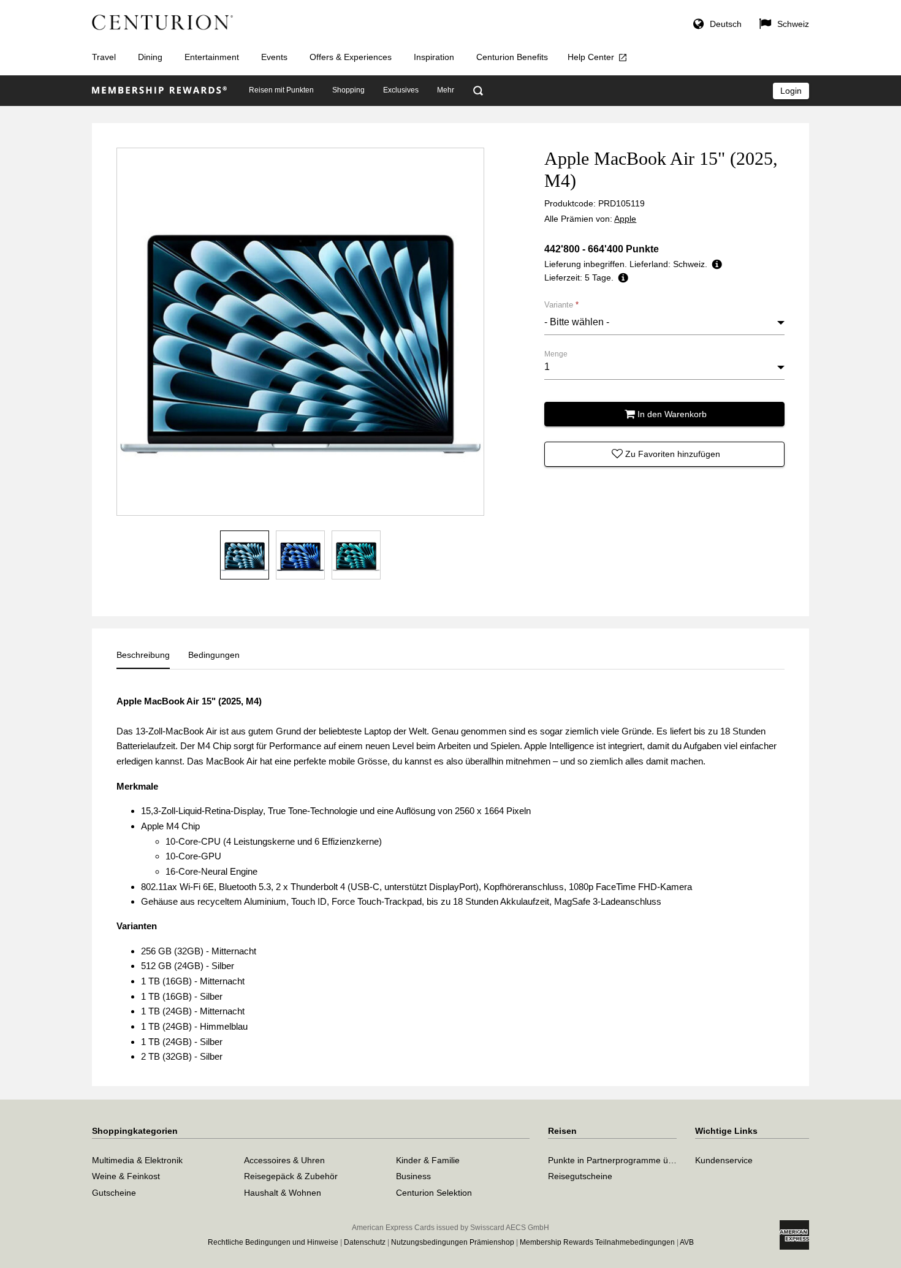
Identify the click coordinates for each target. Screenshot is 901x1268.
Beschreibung (143, 655)
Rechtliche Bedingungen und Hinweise (273, 1242)
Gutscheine (114, 1193)
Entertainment (211, 57)
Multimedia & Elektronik (137, 1160)
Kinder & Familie (428, 1160)
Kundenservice (724, 1160)
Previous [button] (133, 331)
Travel (104, 57)
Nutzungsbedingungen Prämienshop (452, 1242)
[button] (717, 25)
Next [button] (467, 331)
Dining (150, 57)
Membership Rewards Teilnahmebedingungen (597, 1242)
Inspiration (434, 57)
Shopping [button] (348, 90)
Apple (625, 219)
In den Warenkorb (672, 414)
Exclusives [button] (401, 90)
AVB (687, 1242)
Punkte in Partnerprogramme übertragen (627, 1160)
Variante (561, 304)
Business (413, 1176)
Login (791, 91)
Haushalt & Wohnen (282, 1193)
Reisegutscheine (580, 1176)
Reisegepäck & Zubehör (291, 1176)
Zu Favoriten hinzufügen (672, 454)
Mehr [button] (445, 90)
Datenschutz (365, 1242)
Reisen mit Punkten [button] (281, 90)
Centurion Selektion (434, 1193)
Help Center (591, 57)
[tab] (143, 655)
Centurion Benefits (512, 57)
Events (274, 57)
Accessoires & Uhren (284, 1160)
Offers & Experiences (351, 57)
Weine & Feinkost (126, 1176)
